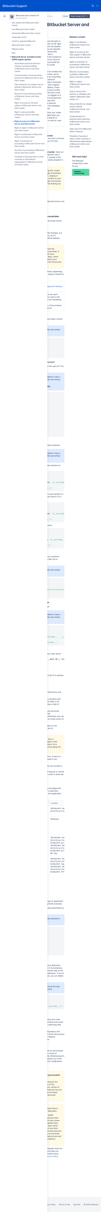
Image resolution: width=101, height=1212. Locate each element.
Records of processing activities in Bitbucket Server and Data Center (28, 96)
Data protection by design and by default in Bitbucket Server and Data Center (28, 87)
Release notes (18, 49)
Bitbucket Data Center (21, 45)
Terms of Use (64, 1204)
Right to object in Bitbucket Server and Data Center (80, 84)
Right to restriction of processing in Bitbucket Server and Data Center (29, 143)
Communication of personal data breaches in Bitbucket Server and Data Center (28, 78)
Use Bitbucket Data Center (23, 29)
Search (93, 6)
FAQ (13, 53)
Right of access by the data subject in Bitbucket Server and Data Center (27, 105)
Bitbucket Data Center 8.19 (27, 15)
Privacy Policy (52, 1156)
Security (76, 1204)
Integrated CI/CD (19, 37)
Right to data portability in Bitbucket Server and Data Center (26, 114)
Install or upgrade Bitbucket (24, 41)
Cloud (65, 16)
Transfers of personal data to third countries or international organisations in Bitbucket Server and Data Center (81, 141)
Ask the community (79, 172)
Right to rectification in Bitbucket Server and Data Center (80, 44)
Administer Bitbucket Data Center (26, 33)
